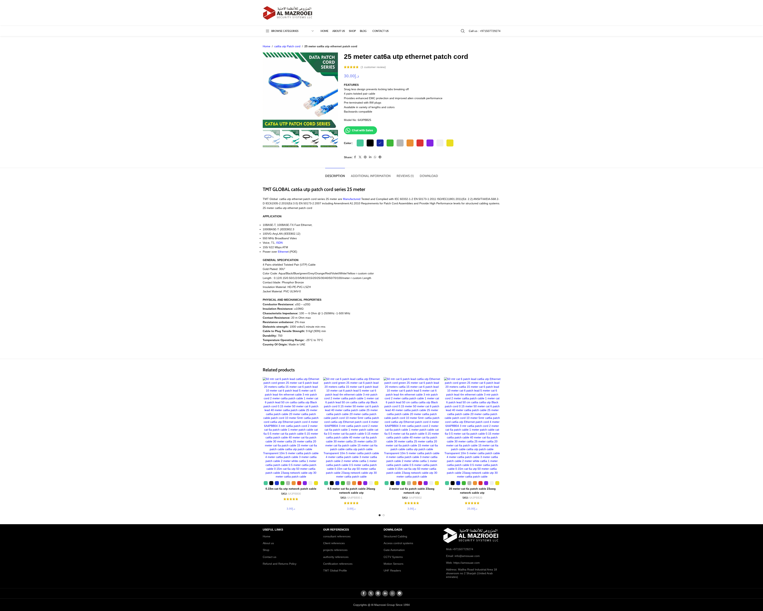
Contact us (269, 557)
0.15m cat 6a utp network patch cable (291, 488)
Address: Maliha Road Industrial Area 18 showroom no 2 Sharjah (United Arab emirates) (471, 573)
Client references (334, 543)
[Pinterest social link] (365, 157)
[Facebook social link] (355, 157)
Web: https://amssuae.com (463, 562)
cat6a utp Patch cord (287, 46)
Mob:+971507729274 (459, 549)
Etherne (283, 251)
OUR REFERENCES (336, 529)
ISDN (279, 242)
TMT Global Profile (335, 570)
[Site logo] (288, 12)
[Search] (463, 31)
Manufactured (351, 199)
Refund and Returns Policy (279, 563)
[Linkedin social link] (370, 157)
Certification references (337, 563)
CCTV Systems (393, 557)
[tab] (335, 174)
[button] (268, 138)
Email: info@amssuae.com (463, 556)
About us (268, 543)
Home (266, 46)
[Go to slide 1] (380, 515)
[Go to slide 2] (384, 515)
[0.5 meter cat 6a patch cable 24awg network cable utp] (351, 428)
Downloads (393, 529)
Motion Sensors (393, 563)
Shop (266, 550)
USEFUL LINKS (273, 529)
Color (347, 143)
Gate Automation (394, 550)
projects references (335, 550)
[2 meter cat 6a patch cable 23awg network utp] (412, 428)
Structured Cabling (395, 536)
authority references (335, 557)
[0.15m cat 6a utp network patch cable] (291, 428)
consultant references (336, 536)
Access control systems (398, 543)
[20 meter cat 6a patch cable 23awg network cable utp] (472, 428)
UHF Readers (392, 570)
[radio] (360, 142)
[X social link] (360, 157)
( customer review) (373, 67)
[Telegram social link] (380, 157)
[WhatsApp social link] (375, 157)
